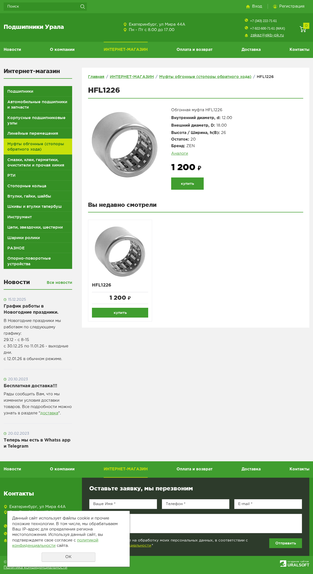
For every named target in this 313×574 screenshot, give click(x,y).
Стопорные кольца (26, 186)
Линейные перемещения (32, 133)
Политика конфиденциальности (35, 567)
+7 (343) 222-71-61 (263, 21)
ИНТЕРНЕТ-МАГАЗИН (126, 50)
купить (187, 183)
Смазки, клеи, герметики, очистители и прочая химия (35, 162)
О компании (62, 50)
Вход (257, 6)
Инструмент (19, 217)
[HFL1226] (124, 145)
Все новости (59, 282)
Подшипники (20, 91)
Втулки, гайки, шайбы (29, 196)
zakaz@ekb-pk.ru (267, 35)
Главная (96, 76)
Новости (12, 50)
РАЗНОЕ (16, 248)
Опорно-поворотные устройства (29, 261)
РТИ (11, 175)
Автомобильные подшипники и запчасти (37, 104)
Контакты (299, 50)
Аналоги (179, 153)
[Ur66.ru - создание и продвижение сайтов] (283, 563)
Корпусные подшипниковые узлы (36, 120)
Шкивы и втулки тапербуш (34, 206)
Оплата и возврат (194, 50)
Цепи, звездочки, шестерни (35, 227)
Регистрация (291, 6)
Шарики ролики (23, 237)
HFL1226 (101, 285)
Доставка (251, 50)
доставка (49, 413)
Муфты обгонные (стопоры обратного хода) (35, 146)
